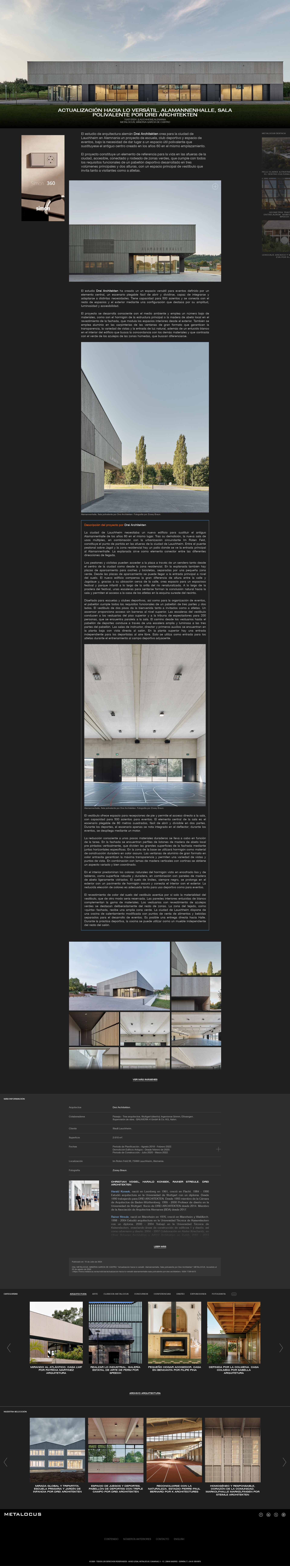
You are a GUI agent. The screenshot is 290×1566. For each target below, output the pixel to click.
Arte (95, 1294)
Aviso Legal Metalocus (138, 1561)
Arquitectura (78, 1294)
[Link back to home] (23, 1515)
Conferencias (162, 1294)
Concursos (141, 1294)
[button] (9, 1347)
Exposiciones (198, 1294)
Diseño (180, 1294)
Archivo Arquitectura (145, 1393)
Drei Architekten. (122, 1107)
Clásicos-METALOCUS (116, 1294)
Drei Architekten (146, 134)
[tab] (78, 1294)
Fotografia (219, 1294)
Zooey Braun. (120, 1170)
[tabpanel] (145, 1348)
